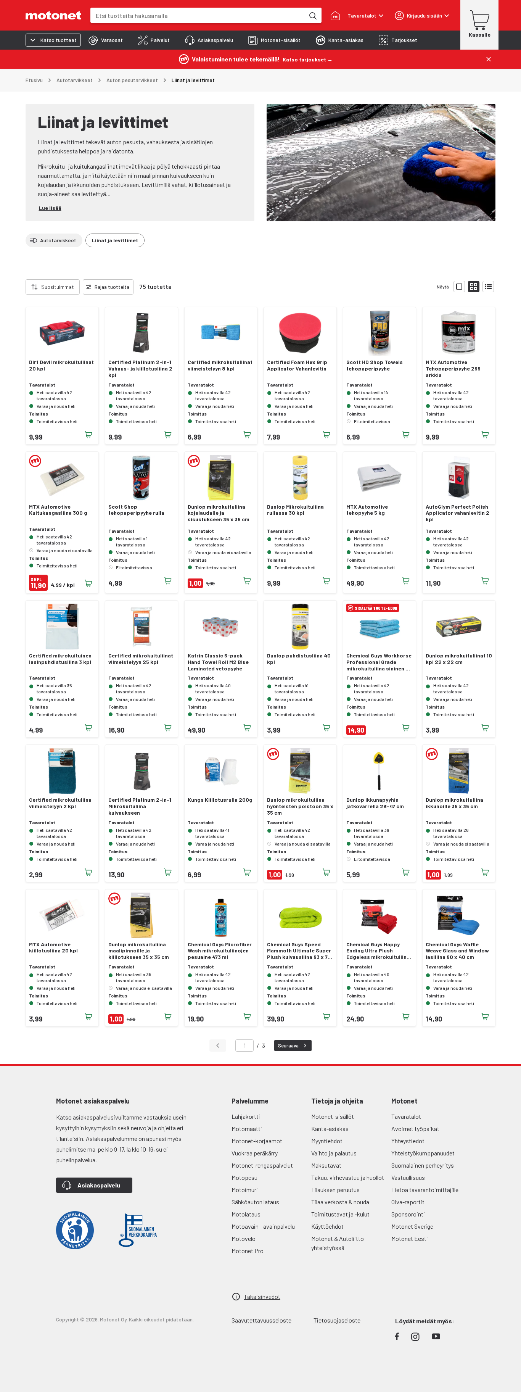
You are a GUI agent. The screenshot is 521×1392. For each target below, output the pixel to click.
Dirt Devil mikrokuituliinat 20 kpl (61, 365)
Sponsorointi (408, 1214)
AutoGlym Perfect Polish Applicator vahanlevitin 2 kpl (457, 513)
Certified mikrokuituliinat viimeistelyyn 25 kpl (140, 658)
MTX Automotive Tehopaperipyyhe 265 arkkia (453, 368)
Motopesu (244, 1177)
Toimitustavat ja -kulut (340, 1214)
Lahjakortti (246, 1116)
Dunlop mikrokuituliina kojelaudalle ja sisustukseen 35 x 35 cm (218, 513)
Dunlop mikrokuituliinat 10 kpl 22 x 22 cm (459, 658)
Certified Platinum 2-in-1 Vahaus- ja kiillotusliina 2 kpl (140, 368)
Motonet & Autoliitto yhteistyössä (337, 1243)
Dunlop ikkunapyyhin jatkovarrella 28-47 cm (375, 803)
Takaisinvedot (262, 1296)
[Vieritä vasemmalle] (21, 287)
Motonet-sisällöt (332, 1116)
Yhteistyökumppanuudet (423, 1153)
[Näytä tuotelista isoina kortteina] (459, 286)
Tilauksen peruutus (335, 1189)
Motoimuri (245, 1189)
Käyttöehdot (327, 1226)
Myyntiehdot (327, 1140)
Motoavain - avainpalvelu (263, 1226)
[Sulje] (488, 59)
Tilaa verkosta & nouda (340, 1201)
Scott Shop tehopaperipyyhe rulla (136, 510)
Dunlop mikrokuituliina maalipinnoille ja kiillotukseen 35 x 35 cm (138, 950)
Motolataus (246, 1214)
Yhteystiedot (408, 1140)
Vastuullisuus (408, 1177)
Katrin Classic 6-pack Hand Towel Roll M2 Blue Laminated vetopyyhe (218, 662)
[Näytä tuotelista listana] (488, 286)
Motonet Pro (248, 1250)
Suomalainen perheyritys (422, 1165)
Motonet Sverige (412, 1226)
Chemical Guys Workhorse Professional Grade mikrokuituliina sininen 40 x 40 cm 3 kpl (379, 662)
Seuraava (288, 1045)
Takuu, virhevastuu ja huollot (347, 1177)
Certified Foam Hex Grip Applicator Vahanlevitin (297, 365)
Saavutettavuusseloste (261, 1320)
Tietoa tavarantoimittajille (424, 1189)
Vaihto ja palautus (334, 1153)
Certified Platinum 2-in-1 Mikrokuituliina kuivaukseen (139, 806)
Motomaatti (247, 1128)
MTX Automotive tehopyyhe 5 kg (367, 510)
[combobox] (197, 15)
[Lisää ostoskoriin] (88, 434)
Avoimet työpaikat (415, 1128)
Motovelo (244, 1238)
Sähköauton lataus (255, 1201)
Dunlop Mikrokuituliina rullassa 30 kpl (295, 510)
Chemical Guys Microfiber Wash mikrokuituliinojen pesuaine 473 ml (220, 950)
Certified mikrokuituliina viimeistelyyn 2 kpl (60, 803)
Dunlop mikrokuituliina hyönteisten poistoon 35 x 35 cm (300, 806)
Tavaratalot (406, 1116)
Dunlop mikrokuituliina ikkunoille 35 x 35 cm (454, 803)
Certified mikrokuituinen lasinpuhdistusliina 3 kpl (60, 658)
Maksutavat (326, 1165)
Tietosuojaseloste (337, 1320)
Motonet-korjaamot (257, 1140)
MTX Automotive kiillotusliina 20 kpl (53, 947)
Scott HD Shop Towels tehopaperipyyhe (374, 365)
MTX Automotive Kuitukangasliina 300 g (58, 510)
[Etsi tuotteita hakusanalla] (312, 15)
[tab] (105, 40)
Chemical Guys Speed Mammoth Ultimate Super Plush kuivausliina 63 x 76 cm (299, 950)
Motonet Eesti (409, 1238)
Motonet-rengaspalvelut (262, 1165)
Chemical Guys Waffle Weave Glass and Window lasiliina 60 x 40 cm (457, 950)
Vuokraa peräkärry (255, 1153)
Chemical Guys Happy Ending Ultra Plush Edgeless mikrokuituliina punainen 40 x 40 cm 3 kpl (379, 950)
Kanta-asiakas (330, 1128)
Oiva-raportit (408, 1201)
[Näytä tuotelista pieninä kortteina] (473, 286)
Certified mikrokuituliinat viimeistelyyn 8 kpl (220, 365)
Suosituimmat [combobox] (57, 287)
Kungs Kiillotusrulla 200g (220, 800)
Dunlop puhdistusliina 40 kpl (299, 658)
